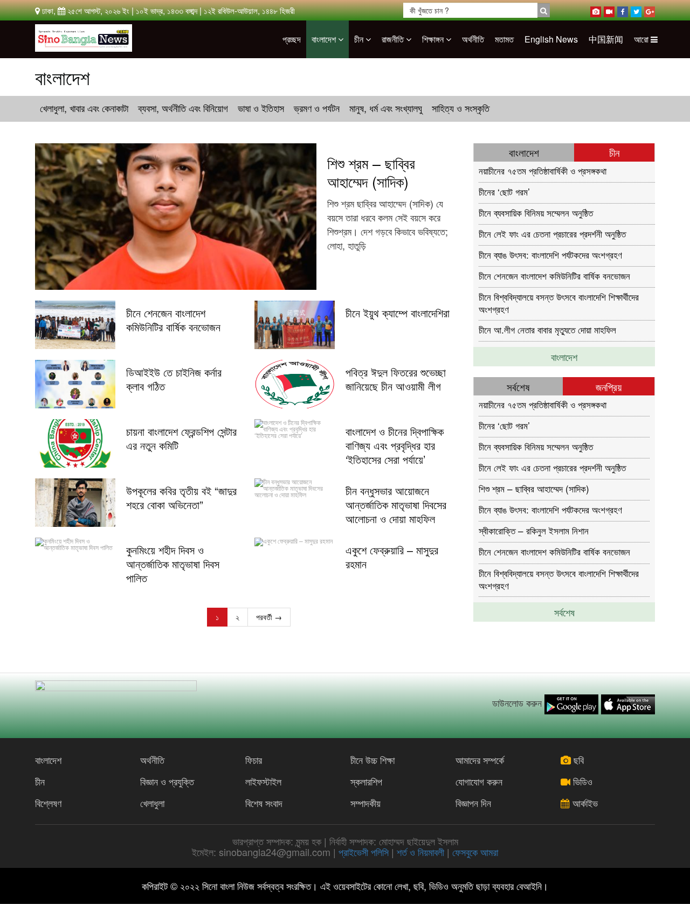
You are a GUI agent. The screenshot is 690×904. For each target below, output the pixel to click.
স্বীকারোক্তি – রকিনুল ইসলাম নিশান (534, 530)
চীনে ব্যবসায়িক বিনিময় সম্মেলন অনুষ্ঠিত (536, 212)
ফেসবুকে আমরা (475, 852)
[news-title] (75, 325)
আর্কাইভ (584, 803)
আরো (642, 39)
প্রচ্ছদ (291, 39)
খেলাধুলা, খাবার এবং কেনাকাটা (84, 108)
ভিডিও (581, 781)
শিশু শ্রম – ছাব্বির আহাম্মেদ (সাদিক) (371, 172)
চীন (359, 39)
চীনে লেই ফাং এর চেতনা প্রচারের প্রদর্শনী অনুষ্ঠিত (552, 233)
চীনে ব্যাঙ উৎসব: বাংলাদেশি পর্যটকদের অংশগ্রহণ (550, 254)
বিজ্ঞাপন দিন (473, 803)
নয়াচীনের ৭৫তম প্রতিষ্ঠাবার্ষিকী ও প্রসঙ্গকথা (542, 170)
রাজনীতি (394, 39)
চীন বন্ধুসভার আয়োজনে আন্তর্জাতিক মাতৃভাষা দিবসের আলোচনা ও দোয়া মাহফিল (396, 505)
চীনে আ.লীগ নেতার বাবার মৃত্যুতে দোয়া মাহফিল (547, 329)
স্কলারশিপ (366, 781)
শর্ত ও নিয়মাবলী (420, 852)
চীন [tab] (614, 152)
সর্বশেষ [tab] (518, 386)
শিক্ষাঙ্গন (434, 39)
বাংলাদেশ (325, 39)
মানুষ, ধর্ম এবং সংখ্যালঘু (385, 108)
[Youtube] (609, 10)
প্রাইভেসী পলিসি (364, 852)
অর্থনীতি (473, 39)
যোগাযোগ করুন (479, 781)
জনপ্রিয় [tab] (609, 386)
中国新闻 (606, 39)
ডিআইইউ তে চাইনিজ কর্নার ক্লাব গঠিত (174, 379)
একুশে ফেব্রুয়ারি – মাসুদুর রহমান (392, 557)
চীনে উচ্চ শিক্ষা (372, 760)
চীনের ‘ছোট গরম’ (504, 191)
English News (551, 39)
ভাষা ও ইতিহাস (261, 108)
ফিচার (253, 760)
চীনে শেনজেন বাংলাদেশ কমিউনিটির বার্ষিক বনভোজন (173, 320)
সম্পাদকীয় (365, 803)
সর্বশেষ (564, 612)
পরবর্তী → (269, 616)
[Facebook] (622, 10)
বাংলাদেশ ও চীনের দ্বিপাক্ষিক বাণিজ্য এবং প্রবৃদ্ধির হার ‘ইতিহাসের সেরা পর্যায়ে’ (395, 446)
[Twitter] (636, 10)
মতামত (504, 39)
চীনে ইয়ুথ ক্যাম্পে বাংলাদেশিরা (398, 313)
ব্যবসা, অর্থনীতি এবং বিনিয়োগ (183, 108)
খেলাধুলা (152, 803)
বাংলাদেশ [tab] (524, 152)
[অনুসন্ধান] (543, 10)
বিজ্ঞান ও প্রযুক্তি (167, 781)
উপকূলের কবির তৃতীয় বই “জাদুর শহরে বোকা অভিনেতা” (181, 498)
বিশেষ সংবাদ (263, 803)
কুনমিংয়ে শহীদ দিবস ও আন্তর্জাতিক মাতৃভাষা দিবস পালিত (172, 564)
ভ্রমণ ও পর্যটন (317, 108)
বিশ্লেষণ (48, 803)
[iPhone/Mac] (595, 10)
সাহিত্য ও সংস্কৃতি (460, 108)
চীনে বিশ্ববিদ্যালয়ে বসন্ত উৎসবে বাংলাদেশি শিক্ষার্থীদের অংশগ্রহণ (559, 302)
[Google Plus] (649, 10)
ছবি (577, 760)
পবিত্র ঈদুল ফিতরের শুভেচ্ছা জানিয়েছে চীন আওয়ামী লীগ (396, 379)
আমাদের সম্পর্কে (480, 760)
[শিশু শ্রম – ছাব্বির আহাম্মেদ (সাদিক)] (175, 216)
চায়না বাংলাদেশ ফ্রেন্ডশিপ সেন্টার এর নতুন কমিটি (181, 439)
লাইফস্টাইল (263, 781)
